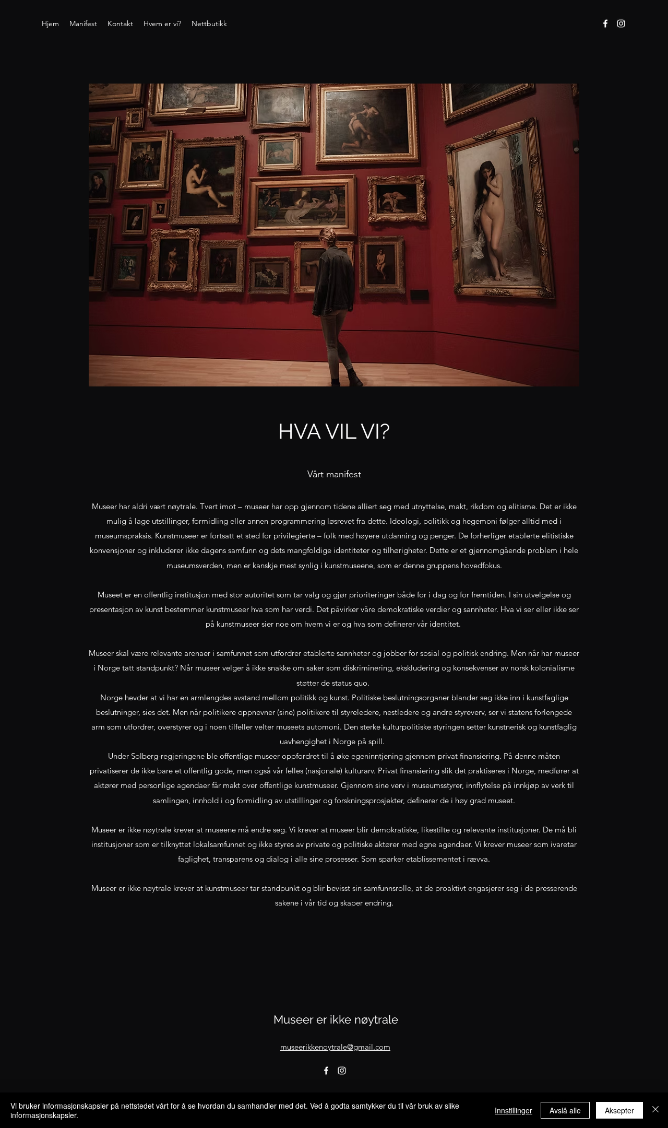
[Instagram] (621, 23)
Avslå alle (565, 1110)
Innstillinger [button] (513, 1110)
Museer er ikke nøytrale (335, 1019)
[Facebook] (605, 23)
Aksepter (619, 1110)
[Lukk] (655, 1110)
